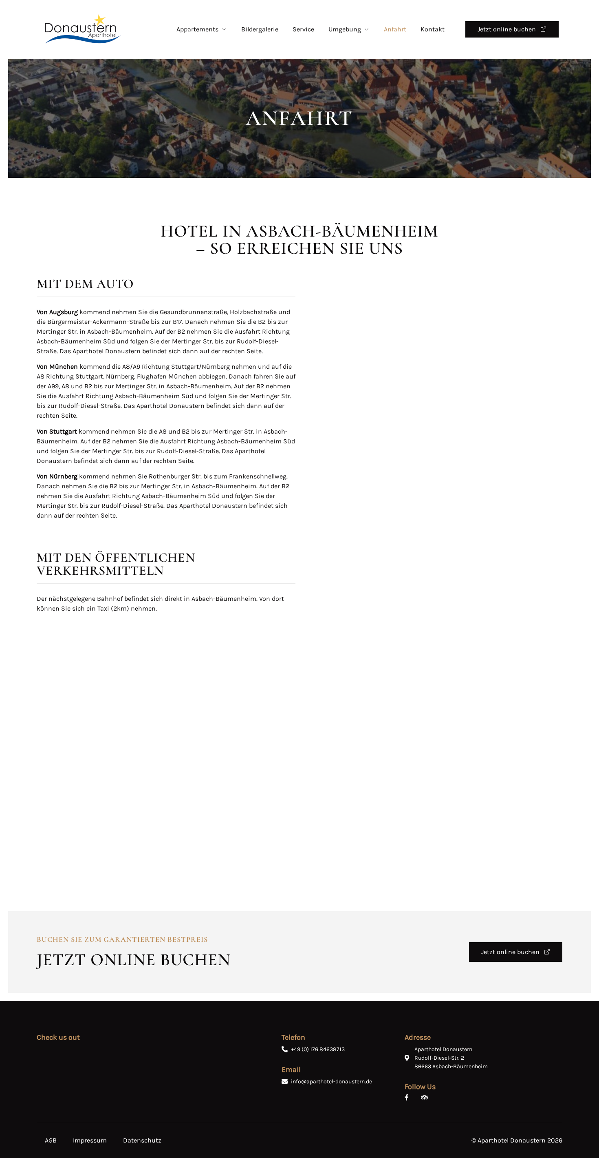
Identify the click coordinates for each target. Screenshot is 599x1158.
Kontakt (433, 29)
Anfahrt (395, 29)
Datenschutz (142, 1140)
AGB (51, 1140)
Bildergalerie (259, 29)
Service (303, 29)
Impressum (90, 1140)
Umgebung (344, 29)
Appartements (197, 29)
